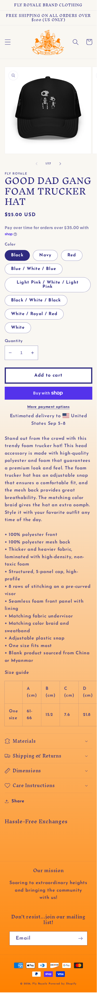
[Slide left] (36, 164)
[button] (7, 42)
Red (71, 255)
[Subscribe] (80, 938)
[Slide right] (60, 164)
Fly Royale (39, 984)
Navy (45, 255)
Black (17, 255)
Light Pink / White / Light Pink (48, 284)
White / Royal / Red (34, 314)
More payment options (48, 407)
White (18, 327)
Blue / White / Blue (33, 269)
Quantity (14, 341)
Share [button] (18, 801)
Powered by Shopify (63, 984)
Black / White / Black (36, 300)
